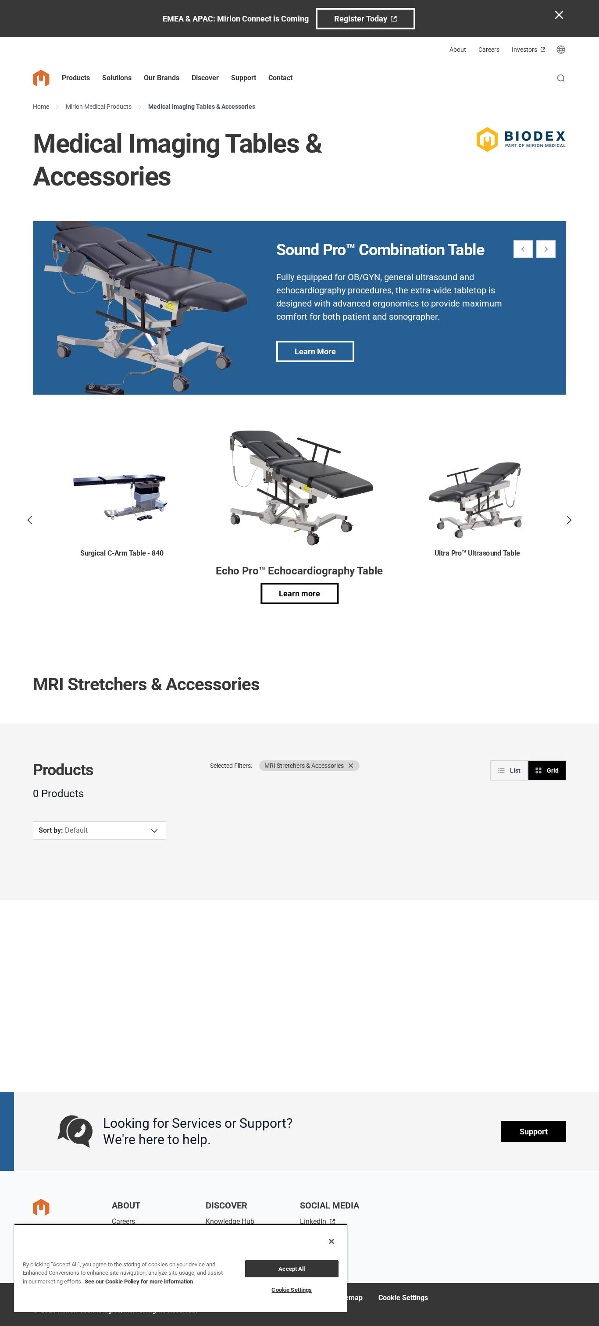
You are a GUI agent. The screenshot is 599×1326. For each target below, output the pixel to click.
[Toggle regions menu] (561, 49)
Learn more (299, 593)
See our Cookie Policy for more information (139, 1281)
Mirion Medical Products (99, 106)
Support (534, 1131)
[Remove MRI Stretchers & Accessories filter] (350, 765)
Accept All (291, 1268)
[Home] (41, 78)
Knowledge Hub (230, 1221)
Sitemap (349, 1298)
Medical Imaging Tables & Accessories (201, 106)
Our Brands (161, 78)
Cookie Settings (403, 1298)
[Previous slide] (523, 249)
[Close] (331, 1241)
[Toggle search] (561, 78)
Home (41, 106)
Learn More (315, 351)
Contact (280, 78)
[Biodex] (522, 139)
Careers (488, 49)
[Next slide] (546, 249)
